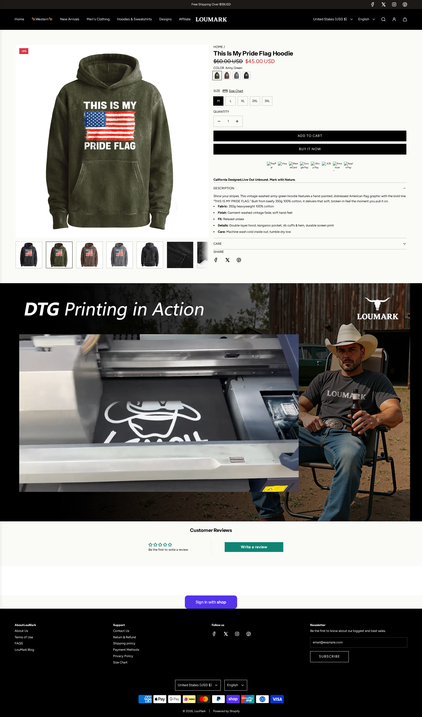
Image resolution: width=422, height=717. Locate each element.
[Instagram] (394, 4)
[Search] (383, 19)
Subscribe (329, 656)
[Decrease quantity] (219, 121)
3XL (267, 101)
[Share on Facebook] (216, 261)
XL (243, 101)
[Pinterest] (405, 4)
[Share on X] (227, 261)
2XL (255, 101)
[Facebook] (372, 4)
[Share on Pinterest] (238, 261)
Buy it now (310, 149)
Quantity (221, 111)
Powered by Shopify (226, 711)
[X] (383, 4)
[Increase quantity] (237, 121)
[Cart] (405, 19)
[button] (19, 141)
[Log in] (394, 19)
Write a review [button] (254, 547)
